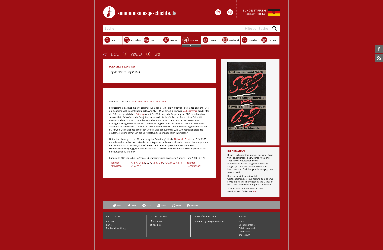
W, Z (138, 166)
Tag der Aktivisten (116, 164)
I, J (153, 162)
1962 (145, 101)
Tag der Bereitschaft (193, 164)
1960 (139, 101)
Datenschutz (245, 231)
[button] (118, 205)
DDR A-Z (136, 53)
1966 (157, 53)
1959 (133, 101)
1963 (151, 101)
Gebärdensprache (248, 228)
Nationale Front (182, 139)
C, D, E (139, 162)
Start (115, 53)
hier (255, 191)
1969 (163, 101)
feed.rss (157, 224)
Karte (109, 224)
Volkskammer (190, 110)
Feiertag (140, 114)
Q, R (175, 162)
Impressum (244, 234)
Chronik (110, 221)
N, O (166, 162)
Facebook (158, 221)
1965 (157, 101)
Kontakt (242, 221)
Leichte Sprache (247, 224)
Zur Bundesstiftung (116, 228)
